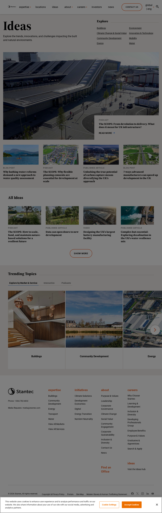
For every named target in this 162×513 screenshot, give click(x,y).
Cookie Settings (109, 505)
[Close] (156, 504)
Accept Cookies (131, 505)
